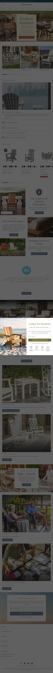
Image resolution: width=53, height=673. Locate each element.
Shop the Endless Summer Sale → (40, 327)
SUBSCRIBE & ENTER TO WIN (40, 340)
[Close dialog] (51, 319)
